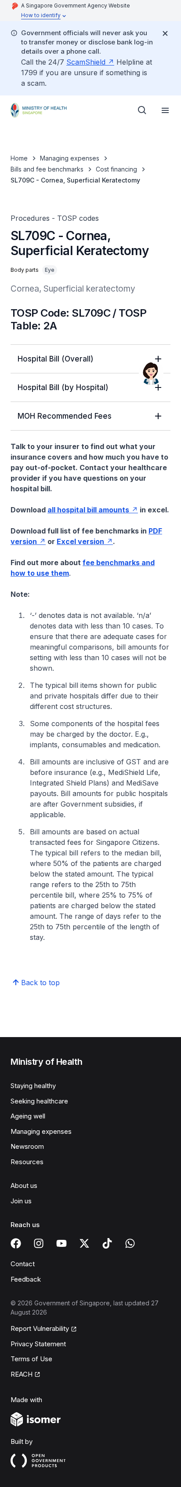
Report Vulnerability (40, 1328)
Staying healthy (33, 1085)
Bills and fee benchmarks (47, 169)
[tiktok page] (107, 1243)
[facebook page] (16, 1243)
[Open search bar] (142, 110)
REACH (22, 1374)
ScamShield (85, 62)
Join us (21, 1201)
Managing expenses (69, 158)
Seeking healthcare (39, 1101)
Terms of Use (31, 1359)
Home (19, 158)
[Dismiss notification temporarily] (165, 33)
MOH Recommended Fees (65, 416)
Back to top (40, 982)
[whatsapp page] (130, 1243)
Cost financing (116, 169)
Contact (23, 1264)
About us (24, 1185)
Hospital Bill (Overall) (56, 358)
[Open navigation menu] (165, 110)
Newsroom (27, 1146)
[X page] (84, 1243)
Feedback (26, 1279)
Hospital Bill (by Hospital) (63, 387)
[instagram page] (38, 1243)
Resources (27, 1162)
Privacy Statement (38, 1344)
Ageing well (28, 1116)
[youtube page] (61, 1243)
